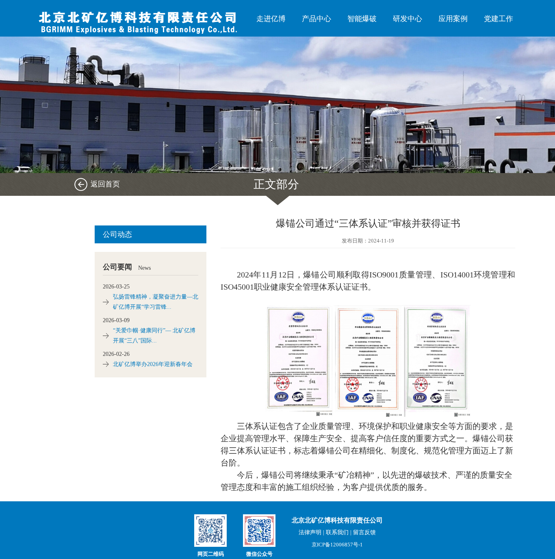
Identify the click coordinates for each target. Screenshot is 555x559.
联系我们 (337, 532)
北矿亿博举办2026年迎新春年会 (153, 364)
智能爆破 (362, 19)
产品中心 (316, 19)
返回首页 (105, 184)
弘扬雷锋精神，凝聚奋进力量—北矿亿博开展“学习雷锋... (155, 302)
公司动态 (117, 234)
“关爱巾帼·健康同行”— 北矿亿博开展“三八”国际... (154, 335)
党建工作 (498, 19)
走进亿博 (271, 19)
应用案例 (453, 19)
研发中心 (407, 19)
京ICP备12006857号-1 (337, 545)
